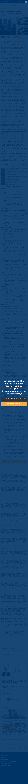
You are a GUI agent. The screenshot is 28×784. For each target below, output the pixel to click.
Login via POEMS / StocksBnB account (14, 398)
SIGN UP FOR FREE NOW (14, 404)
